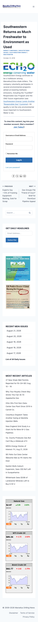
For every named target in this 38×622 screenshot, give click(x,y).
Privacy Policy (28, 617)
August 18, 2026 (14, 347)
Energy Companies (10, 50)
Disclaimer (13, 613)
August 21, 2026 (14, 331)
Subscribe (12, 240)
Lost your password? (13, 167)
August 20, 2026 (14, 336)
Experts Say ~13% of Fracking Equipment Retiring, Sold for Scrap (10, 193)
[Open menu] (33, 6)
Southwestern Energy (18, 52)
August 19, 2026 (14, 342)
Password (9, 144)
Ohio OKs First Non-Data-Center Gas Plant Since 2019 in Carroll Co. (19, 406)
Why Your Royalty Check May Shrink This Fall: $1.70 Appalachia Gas (18, 395)
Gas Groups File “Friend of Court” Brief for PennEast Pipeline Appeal (28, 193)
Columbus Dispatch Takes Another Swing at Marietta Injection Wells (17, 418)
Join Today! (19, 127)
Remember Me (12, 153)
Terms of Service (27, 613)
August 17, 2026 (14, 353)
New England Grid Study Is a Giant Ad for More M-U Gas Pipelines (18, 429)
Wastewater (8, 54)
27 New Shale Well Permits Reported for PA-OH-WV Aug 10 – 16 (18, 383)
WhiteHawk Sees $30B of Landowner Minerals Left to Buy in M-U (17, 480)
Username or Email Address (16, 135)
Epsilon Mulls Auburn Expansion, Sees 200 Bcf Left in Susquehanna (18, 469)
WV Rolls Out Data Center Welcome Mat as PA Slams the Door (19, 457)
